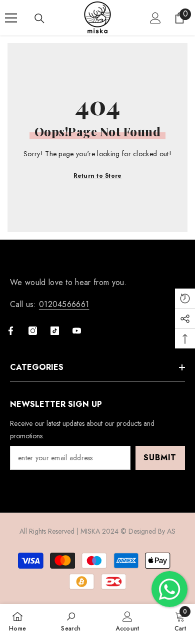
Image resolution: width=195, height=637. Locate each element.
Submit (160, 457)
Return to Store (98, 175)
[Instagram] (33, 330)
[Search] (40, 18)
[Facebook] (11, 330)
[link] (71, 620)
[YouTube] (77, 330)
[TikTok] (55, 330)
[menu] (11, 18)
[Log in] (155, 17)
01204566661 (64, 304)
